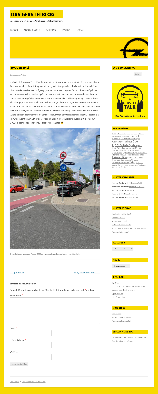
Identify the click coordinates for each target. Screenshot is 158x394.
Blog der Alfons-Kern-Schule (122, 341)
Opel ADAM (120, 145)
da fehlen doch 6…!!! (134, 183)
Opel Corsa (136, 147)
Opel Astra (117, 147)
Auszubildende (116, 136)
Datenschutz (51, 30)
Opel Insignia (116, 150)
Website (14, 351)
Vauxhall (136, 160)
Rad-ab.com (116, 314)
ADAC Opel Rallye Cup (118, 134)
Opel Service (128, 152)
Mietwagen (135, 139)
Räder (140, 157)
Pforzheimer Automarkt (122, 154)
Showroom (116, 160)
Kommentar (16, 295)
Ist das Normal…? (118, 217)
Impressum (66, 30)
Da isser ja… (131, 190)
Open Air (144, 153)
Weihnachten (123, 165)
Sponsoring (125, 160)
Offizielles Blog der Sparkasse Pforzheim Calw (129, 337)
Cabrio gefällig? (132, 197)
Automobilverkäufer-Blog (121, 317)
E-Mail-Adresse (18, 340)
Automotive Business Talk (121, 321)
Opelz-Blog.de (117, 293)
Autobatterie (125, 136)
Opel (135, 141)
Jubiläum (116, 138)
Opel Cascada (126, 148)
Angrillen (134, 134)
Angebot (127, 134)
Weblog (114, 165)
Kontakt (80, 30)
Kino (122, 139)
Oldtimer (127, 141)
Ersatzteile (134, 136)
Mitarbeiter (117, 141)
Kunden (127, 138)
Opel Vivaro (138, 153)
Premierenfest (138, 155)
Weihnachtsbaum (133, 165)
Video (132, 162)
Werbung (116, 167)
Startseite (14, 30)
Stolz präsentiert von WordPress (34, 382)
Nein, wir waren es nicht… (87, 272)
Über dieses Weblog (32, 30)
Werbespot (142, 165)
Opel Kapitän (126, 150)
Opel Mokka (117, 152)
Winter (124, 167)
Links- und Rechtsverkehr (121, 225)
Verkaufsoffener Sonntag (120, 163)
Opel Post (115, 283)
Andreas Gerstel (50, 254)
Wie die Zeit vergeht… (120, 221)
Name (14, 328)
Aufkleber (141, 134)
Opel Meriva (135, 150)
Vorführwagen (139, 163)
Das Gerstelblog (33, 14)
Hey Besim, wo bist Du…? (121, 214)
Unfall (131, 160)
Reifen (129, 158)
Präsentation (119, 157)
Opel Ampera (135, 145)
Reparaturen (134, 158)
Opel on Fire (17, 272)
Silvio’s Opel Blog (118, 297)
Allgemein (65, 254)
